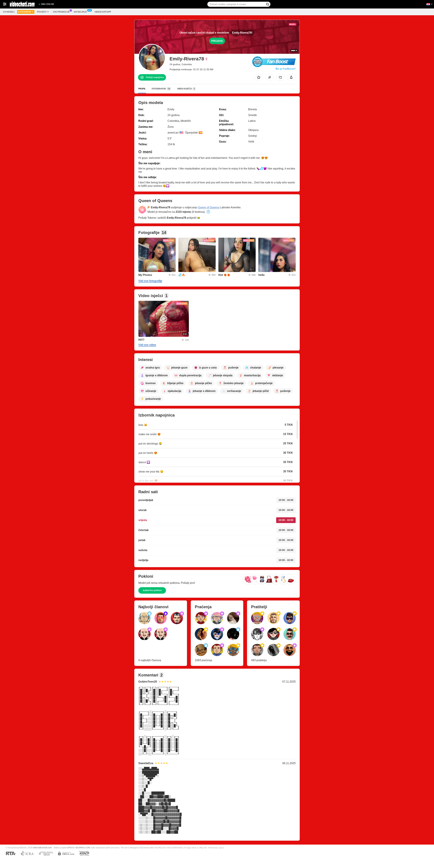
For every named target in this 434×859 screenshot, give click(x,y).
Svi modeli (9, 12)
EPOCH (70, 848)
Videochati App (102, 12)
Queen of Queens (208, 207)
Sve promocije (61, 12)
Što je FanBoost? (285, 68)
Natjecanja (80, 12)
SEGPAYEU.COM (82, 848)
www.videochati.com (42, 847)
